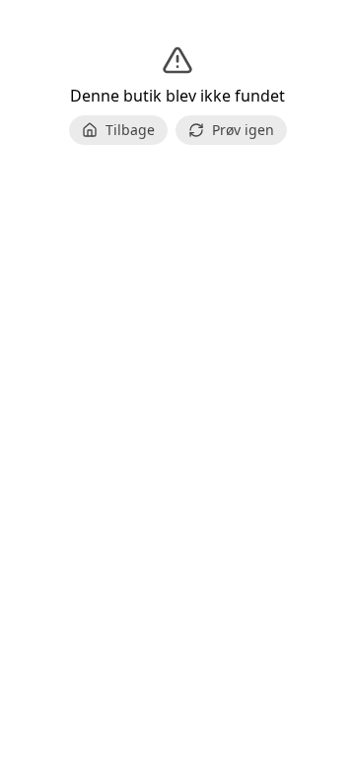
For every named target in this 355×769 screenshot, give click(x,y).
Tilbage (130, 129)
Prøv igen (243, 129)
